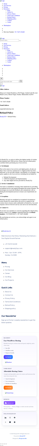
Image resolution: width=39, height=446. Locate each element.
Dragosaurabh (22, 438)
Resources (7, 9)
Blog (8, 10)
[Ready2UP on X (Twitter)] (5, 422)
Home (5, 4)
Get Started (8, 357)
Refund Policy (11, 17)
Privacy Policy (11, 14)
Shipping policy (11, 19)
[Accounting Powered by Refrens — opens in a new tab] (9, 403)
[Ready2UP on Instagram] (10, 417)
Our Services (7, 5)
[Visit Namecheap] (9, 393)
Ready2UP (22, 436)
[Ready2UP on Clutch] (14, 422)
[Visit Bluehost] (8, 362)
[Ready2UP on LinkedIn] (5, 417)
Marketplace (7, 25)
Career (9, 22)
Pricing (6, 7)
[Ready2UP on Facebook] (14, 417)
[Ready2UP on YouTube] (10, 422)
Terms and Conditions (13, 15)
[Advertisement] (19, 137)
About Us (10, 12)
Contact (9, 20)
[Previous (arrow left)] (0, 445)
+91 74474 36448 (19, 32)
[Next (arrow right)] (2, 445)
